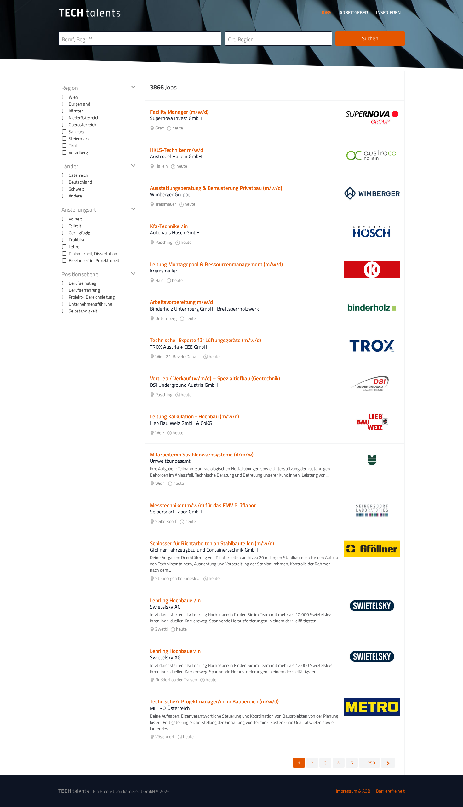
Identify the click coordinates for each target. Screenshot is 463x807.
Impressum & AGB (353, 790)
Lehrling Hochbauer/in (175, 600)
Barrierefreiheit (390, 790)
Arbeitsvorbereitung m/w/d (181, 302)
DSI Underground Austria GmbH (184, 385)
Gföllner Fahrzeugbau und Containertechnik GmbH (204, 549)
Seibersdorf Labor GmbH (176, 511)
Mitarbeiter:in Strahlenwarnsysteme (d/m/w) (202, 454)
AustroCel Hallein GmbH (176, 156)
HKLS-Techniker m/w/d (176, 150)
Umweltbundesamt (170, 461)
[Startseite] (89, 12)
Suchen (370, 38)
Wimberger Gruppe (170, 194)
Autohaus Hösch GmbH (175, 232)
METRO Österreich (170, 708)
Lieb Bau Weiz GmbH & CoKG (181, 423)
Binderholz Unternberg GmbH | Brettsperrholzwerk (204, 308)
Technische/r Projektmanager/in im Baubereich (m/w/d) (214, 701)
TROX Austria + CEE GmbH (178, 347)
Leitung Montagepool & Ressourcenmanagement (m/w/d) (216, 264)
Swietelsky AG (165, 606)
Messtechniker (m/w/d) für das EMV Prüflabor (203, 505)
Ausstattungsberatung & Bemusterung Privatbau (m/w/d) (216, 188)
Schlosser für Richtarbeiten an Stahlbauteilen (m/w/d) (212, 543)
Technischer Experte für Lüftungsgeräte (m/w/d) (205, 340)
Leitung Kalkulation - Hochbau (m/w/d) (194, 416)
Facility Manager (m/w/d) (179, 112)
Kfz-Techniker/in (169, 226)
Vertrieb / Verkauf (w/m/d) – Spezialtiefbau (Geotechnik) (215, 378)
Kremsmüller (163, 270)
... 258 (369, 762)
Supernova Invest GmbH (176, 118)
